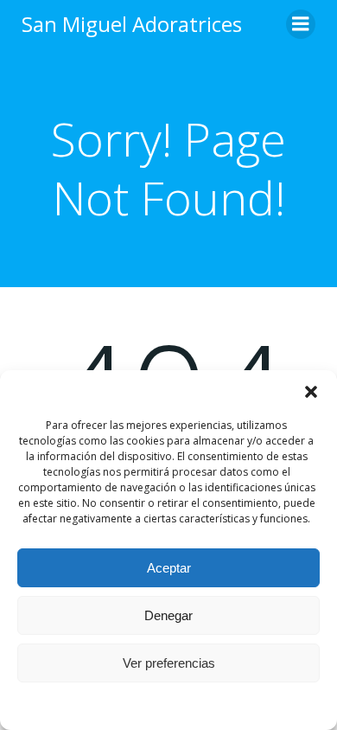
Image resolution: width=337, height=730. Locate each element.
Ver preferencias (169, 663)
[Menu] (300, 24)
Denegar (168, 615)
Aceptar (169, 567)
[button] (311, 391)
